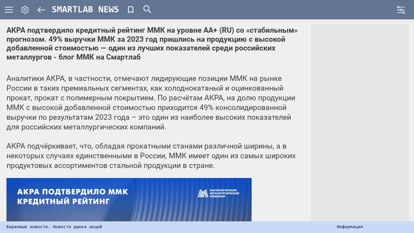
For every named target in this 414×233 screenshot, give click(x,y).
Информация (350, 227)
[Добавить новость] (130, 9)
